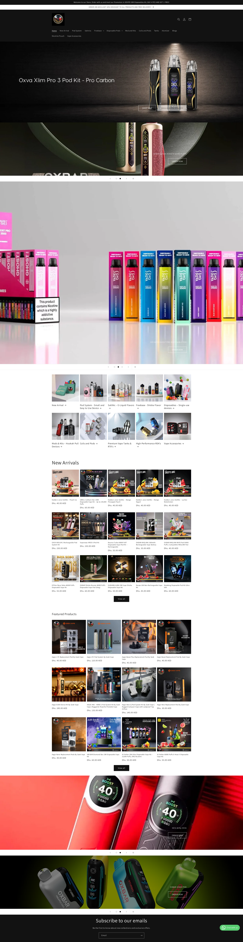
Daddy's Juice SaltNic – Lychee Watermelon (175, 501)
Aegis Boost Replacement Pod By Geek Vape (173, 657)
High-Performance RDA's (148, 443)
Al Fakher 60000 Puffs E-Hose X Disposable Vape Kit (172, 756)
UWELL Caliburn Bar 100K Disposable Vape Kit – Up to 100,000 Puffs (93, 502)
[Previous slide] (110, 178)
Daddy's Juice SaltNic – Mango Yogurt (147, 501)
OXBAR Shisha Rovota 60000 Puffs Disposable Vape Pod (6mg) (92, 586)
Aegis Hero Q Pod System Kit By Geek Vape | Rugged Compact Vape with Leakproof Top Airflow (138, 707)
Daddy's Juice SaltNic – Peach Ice (64, 500)
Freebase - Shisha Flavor (148, 405)
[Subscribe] (141, 935)
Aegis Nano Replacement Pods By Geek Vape (68, 755)
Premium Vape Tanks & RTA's (119, 445)
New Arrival (58, 405)
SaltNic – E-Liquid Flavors (121, 405)
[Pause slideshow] (133, 178)
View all (121, 599)
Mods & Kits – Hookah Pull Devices (65, 445)
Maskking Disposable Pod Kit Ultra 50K (176, 586)
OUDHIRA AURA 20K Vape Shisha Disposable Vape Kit (120, 586)
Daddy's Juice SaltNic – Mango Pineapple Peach (119, 501)
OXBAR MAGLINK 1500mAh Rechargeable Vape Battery (146, 544)
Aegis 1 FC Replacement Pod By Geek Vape (67, 657)
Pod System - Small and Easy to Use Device (92, 407)
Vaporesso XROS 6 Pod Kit (89, 543)
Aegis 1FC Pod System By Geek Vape (100, 657)
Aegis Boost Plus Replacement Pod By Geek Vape (138, 658)
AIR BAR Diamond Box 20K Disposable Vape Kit (103, 756)
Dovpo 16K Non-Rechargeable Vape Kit (149, 586)
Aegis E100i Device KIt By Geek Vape (65, 705)
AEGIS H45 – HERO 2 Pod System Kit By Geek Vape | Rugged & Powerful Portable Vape (103, 706)
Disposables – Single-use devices (176, 407)
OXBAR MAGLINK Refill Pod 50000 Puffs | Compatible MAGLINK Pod (176, 544)
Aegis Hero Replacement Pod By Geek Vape (173, 705)
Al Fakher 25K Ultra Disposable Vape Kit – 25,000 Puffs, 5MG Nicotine (137, 756)
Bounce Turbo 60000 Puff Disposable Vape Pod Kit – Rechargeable (117, 545)
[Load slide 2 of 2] (120, 178)
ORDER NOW (78, 349)
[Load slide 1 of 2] (116, 178)
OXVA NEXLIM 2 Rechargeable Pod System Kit (64, 544)
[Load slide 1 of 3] (114, 367)
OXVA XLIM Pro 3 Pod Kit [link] (172, 108)
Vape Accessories (172, 443)
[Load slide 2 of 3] (118, 367)
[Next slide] (126, 178)
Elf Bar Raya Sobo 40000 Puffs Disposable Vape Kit (63, 586)
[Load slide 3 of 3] (122, 367)
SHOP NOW (147, 108)
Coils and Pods (87, 443)
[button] (99, 30)
